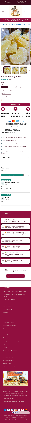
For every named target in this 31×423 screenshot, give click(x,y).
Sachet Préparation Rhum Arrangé (11, 302)
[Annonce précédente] (2, 2)
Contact (5, 347)
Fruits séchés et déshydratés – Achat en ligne (18, 24)
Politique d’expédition (9, 419)
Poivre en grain (6, 312)
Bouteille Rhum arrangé (9, 299)
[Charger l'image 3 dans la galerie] (23, 70)
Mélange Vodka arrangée (9, 319)
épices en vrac (6, 315)
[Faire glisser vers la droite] (29, 70)
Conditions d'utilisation (8, 360)
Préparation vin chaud (8, 322)
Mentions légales (7, 363)
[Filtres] (24, 175)
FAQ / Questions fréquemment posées (12, 341)
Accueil (4, 24)
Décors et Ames (11, 415)
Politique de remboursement (21, 415)
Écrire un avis (12, 175)
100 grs (5, 86)
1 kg (11, 90)
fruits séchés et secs (8, 309)
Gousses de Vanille (7, 306)
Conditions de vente (8, 357)
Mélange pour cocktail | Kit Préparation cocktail (14, 291)
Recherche (5, 337)
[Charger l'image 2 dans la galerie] (15, 70)
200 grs (12, 86)
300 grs (20, 86)
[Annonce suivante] (28, 2)
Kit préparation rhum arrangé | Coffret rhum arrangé (14, 295)
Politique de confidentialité (9, 366)
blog (4, 344)
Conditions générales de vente (21, 419)
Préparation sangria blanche (10, 328)
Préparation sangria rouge (9, 325)
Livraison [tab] (5, 161)
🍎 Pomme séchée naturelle (15, 275)
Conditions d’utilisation (22, 417)
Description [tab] (6, 157)
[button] (2, 11)
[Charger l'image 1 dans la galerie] (7, 70)
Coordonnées (20, 421)
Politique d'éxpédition (8, 353)
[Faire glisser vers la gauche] (1, 70)
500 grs (5, 90)
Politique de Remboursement (10, 350)
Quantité (3, 93)
